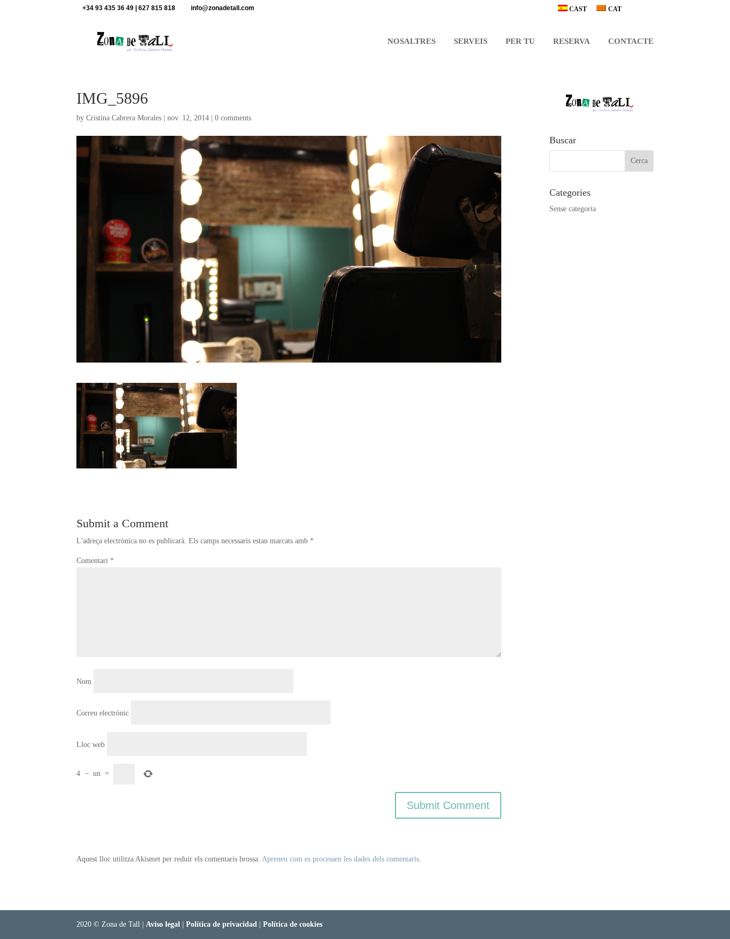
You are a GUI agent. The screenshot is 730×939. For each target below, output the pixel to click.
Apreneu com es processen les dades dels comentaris (340, 859)
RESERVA (571, 41)
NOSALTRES (411, 41)
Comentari (95, 561)
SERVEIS (470, 41)
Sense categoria (572, 209)
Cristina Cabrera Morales (123, 118)
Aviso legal (163, 924)
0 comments (233, 118)
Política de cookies (292, 924)
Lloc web (90, 745)
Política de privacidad (221, 924)
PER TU (520, 41)
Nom (83, 682)
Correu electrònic (102, 713)
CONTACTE (631, 41)
